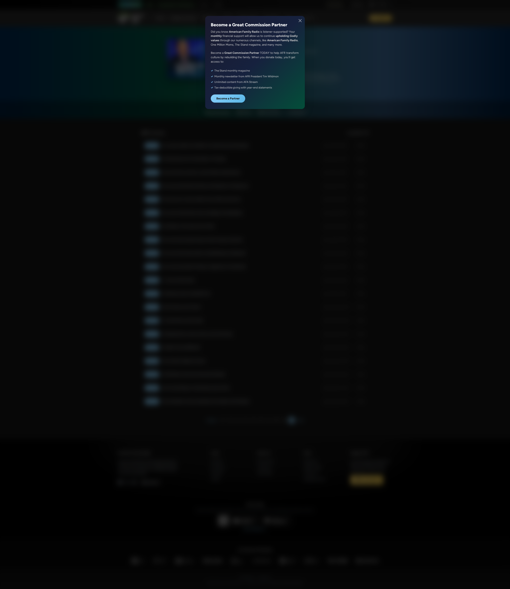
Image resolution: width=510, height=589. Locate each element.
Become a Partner (228, 98)
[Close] (300, 20)
